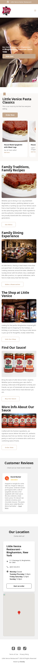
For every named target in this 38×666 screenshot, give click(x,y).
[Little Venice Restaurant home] (6, 11)
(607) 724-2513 (15, 567)
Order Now (10, 115)
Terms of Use (13, 654)
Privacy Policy (24, 654)
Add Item (7, 152)
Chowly (22, 662)
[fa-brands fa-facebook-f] (13, 648)
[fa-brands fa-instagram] (19, 648)
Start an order (19, 586)
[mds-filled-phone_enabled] (24, 648)
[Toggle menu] (35, 10)
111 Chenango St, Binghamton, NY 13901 (20, 561)
